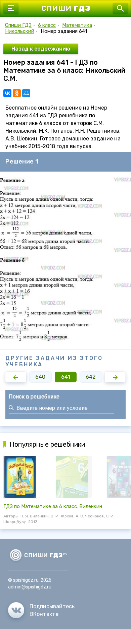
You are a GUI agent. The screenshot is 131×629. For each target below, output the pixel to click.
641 (65, 377)
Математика (77, 25)
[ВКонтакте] (7, 93)
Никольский (19, 31)
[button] (15, 377)
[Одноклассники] (17, 93)
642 (91, 377)
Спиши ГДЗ (18, 25)
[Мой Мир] (26, 93)
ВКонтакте (44, 614)
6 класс (47, 25)
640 (40, 377)
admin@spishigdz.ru (29, 586)
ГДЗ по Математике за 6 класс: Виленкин (52, 506)
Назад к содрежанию (40, 49)
